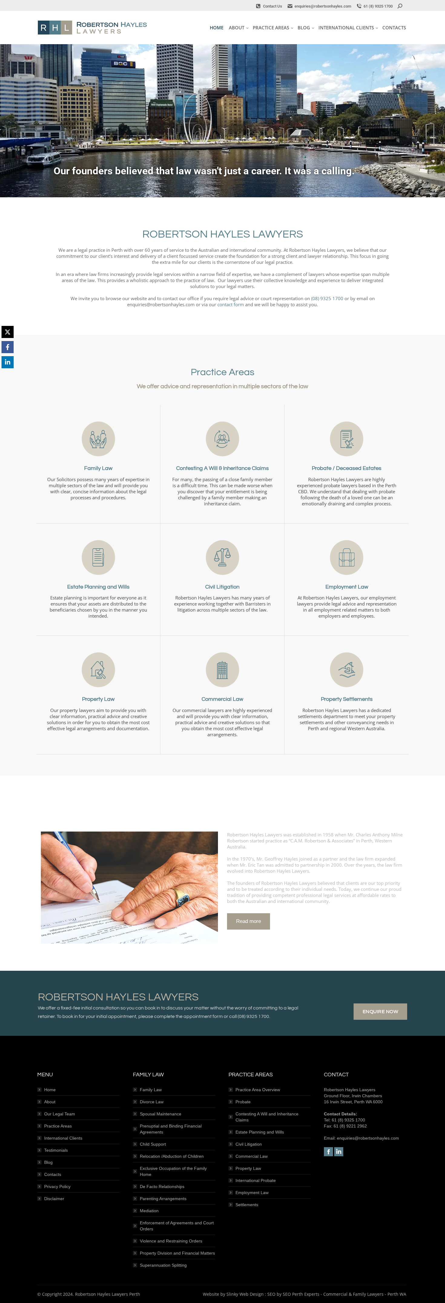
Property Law (248, 1168)
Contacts (52, 1174)
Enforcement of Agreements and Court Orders (177, 1225)
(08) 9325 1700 (327, 298)
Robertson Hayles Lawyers (92, 27)
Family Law (151, 1089)
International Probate (256, 1180)
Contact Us (272, 6)
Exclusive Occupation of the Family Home (173, 1171)
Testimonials (56, 1150)
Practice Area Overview (258, 1089)
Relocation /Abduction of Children (172, 1156)
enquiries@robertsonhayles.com (323, 6)
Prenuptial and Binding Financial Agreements (171, 1129)
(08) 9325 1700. (254, 1016)
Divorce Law (151, 1101)
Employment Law (252, 1192)
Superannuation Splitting (163, 1265)
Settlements (247, 1204)
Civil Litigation (249, 1144)
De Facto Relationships (162, 1186)
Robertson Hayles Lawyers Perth (107, 1294)
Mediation (149, 1210)
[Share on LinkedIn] (8, 362)
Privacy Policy (57, 1186)
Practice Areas (58, 1126)
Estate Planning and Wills (260, 1132)
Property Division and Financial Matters (177, 1253)
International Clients (63, 1138)
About (49, 1101)
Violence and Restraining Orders (171, 1241)
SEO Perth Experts (301, 1294)
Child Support (153, 1144)
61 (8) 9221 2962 (350, 1126)
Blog (48, 1162)
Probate (243, 1101)
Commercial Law (252, 1156)
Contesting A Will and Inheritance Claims (267, 1116)
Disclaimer (54, 1198)
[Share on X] (8, 332)
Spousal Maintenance (160, 1113)
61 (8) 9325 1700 (378, 6)
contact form (230, 304)
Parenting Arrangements (163, 1198)
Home (50, 1089)
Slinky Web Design (245, 1294)
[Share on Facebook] (8, 347)
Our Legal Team (59, 1113)
